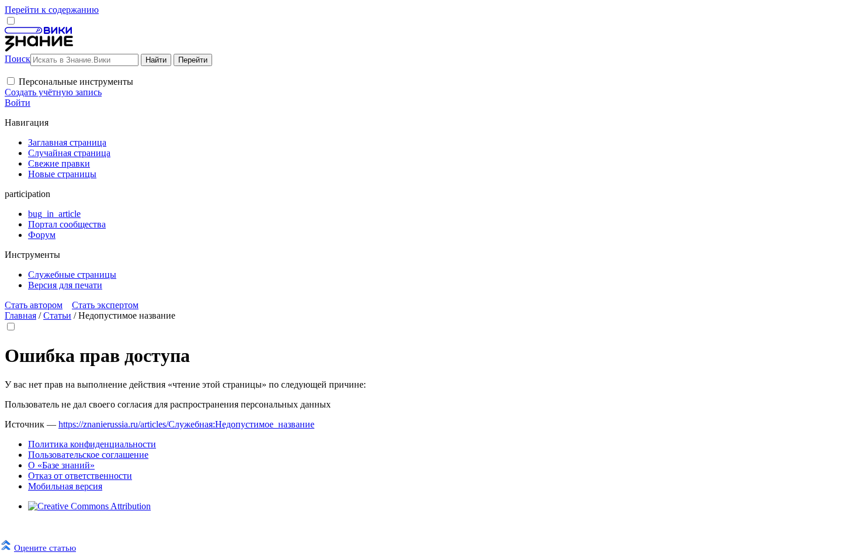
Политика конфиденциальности (92, 444)
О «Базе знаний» (61, 465)
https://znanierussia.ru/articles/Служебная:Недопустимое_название (186, 424)
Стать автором (34, 305)
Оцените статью (45, 548)
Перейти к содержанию (52, 10)
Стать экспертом (105, 305)
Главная (20, 315)
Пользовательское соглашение (88, 455)
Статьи (57, 315)
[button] (11, 81)
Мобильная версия (65, 486)
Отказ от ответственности (80, 476)
